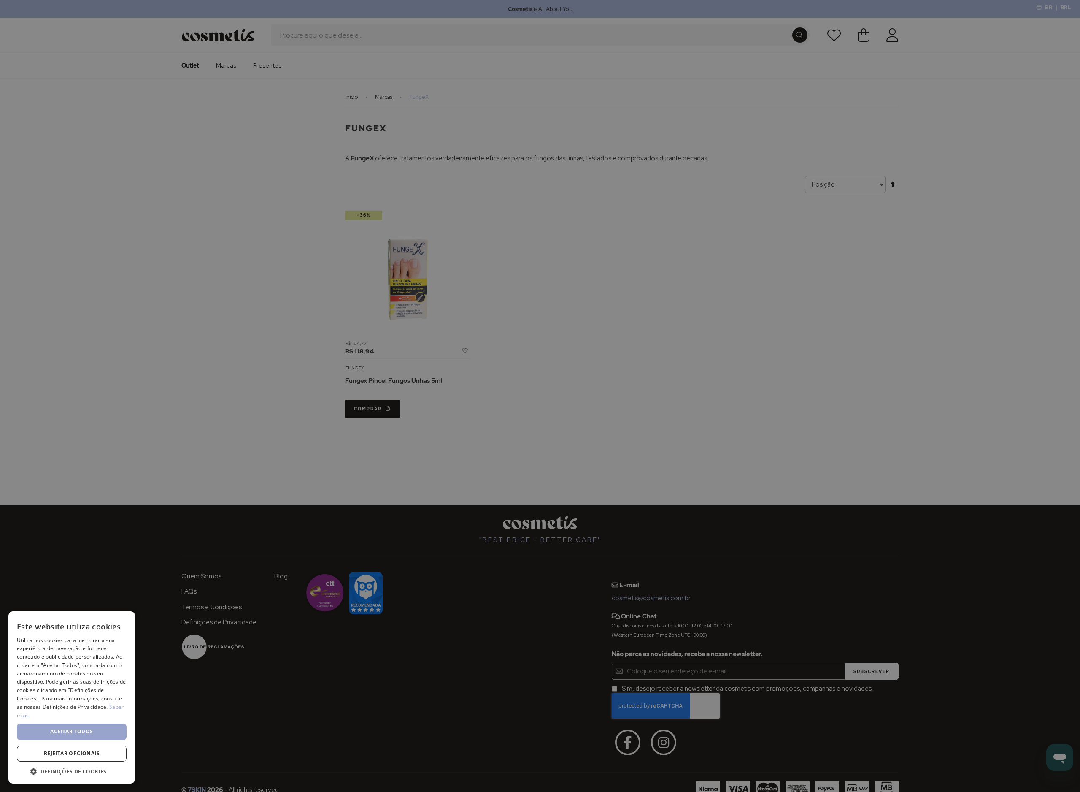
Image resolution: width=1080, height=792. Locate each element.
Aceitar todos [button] (71, 731)
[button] (72, 771)
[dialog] (540, 396)
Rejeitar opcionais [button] (72, 753)
